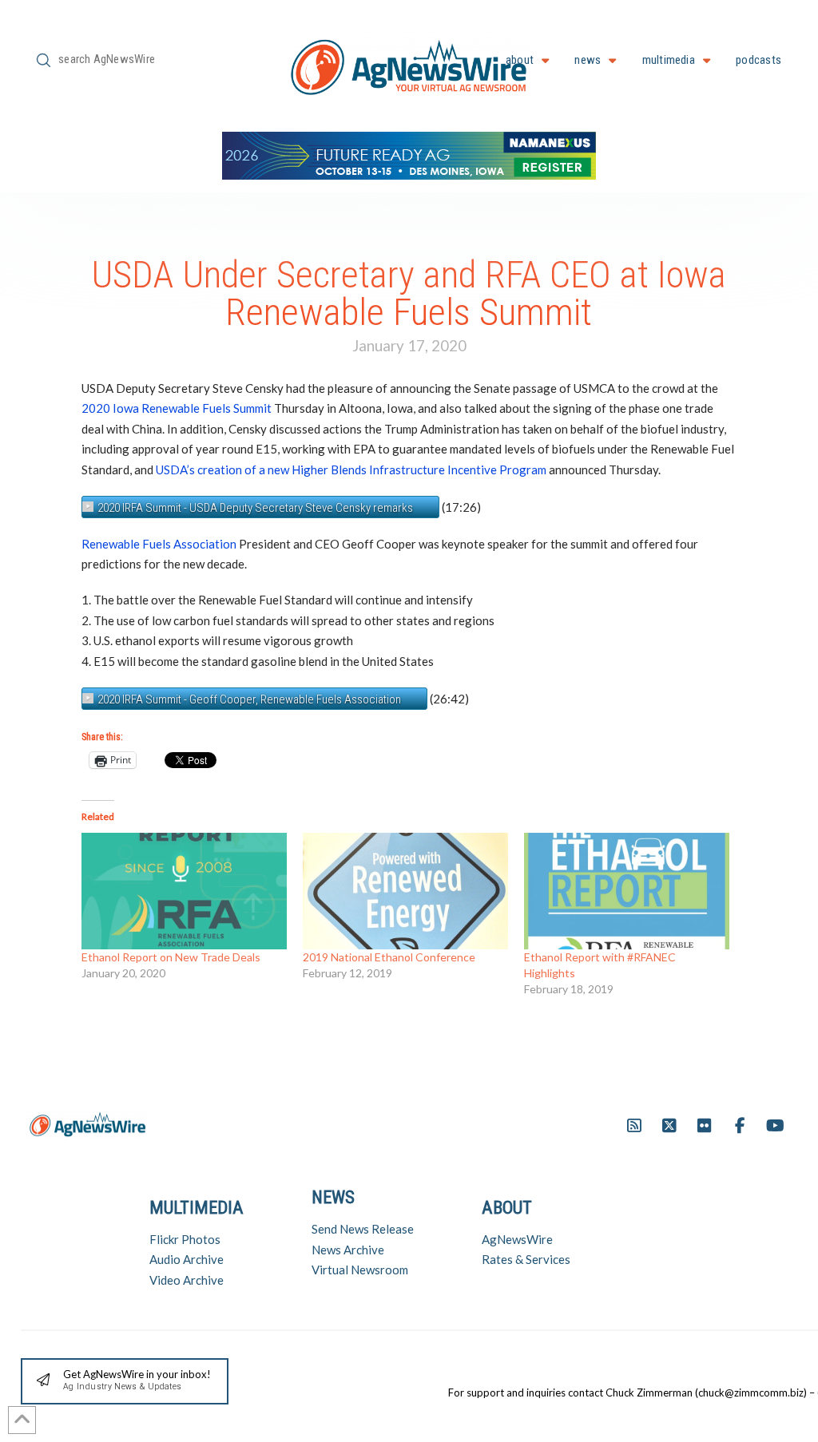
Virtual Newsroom (360, 1269)
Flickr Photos (184, 1239)
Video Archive (186, 1280)
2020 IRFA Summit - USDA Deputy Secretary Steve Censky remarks (255, 508)
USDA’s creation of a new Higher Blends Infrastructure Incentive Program (351, 469)
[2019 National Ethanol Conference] (405, 891)
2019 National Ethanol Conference (389, 957)
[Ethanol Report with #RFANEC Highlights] (626, 891)
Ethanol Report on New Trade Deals (170, 957)
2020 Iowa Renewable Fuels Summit (176, 408)
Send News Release (363, 1229)
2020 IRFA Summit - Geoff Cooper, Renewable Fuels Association (249, 699)
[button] (124, 1381)
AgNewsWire (517, 1239)
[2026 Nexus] (409, 153)
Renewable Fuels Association (158, 544)
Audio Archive (186, 1259)
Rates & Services (526, 1259)
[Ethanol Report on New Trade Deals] (184, 891)
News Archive (348, 1249)
